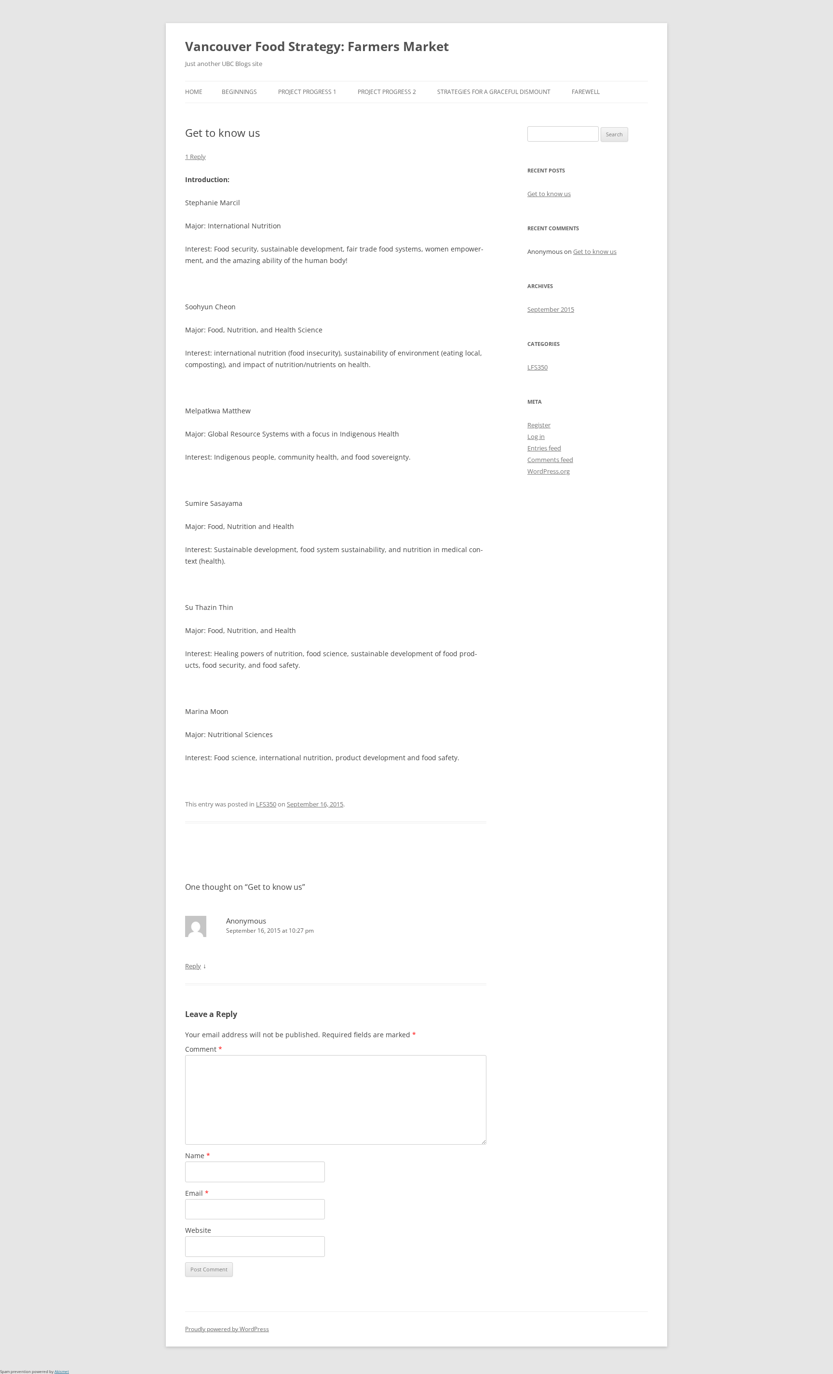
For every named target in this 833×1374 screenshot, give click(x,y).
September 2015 (550, 309)
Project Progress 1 (307, 92)
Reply (193, 966)
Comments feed (550, 459)
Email (197, 1193)
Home (193, 92)
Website (198, 1230)
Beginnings (239, 92)
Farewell (586, 92)
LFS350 (266, 804)
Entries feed (544, 448)
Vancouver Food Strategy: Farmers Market (317, 46)
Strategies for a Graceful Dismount (494, 92)
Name (197, 1155)
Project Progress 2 (387, 92)
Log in (536, 436)
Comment (203, 1049)
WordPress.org (548, 471)
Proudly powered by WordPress (227, 1329)
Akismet (61, 1371)
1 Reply (195, 156)
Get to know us (549, 193)
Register (539, 425)
